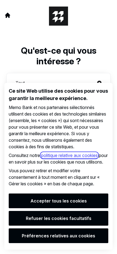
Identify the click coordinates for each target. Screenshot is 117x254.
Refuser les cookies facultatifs (58, 218)
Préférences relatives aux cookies (58, 235)
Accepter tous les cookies (58, 201)
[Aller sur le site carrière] (7, 15)
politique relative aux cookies (69, 155)
